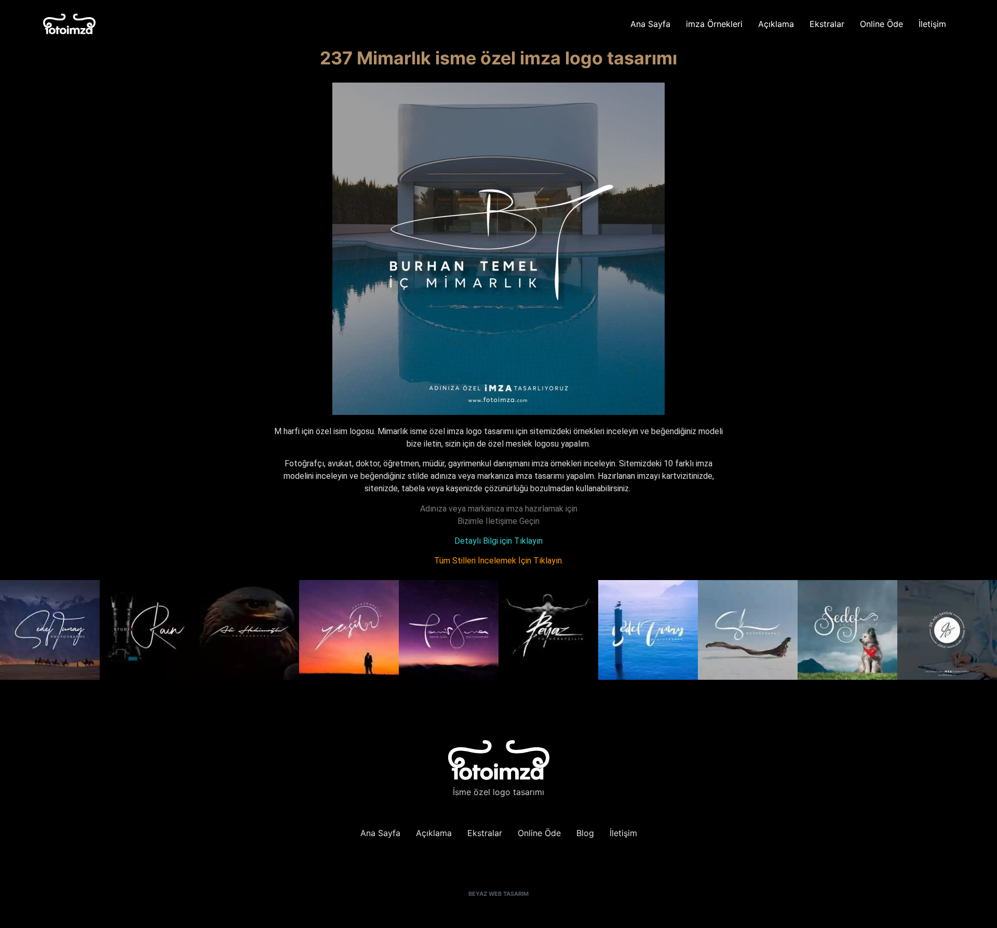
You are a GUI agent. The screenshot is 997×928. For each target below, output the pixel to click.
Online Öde (881, 24)
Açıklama (776, 24)
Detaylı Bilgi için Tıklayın (498, 541)
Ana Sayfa (650, 24)
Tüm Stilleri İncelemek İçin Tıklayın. (498, 561)
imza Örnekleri (714, 24)
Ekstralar (827, 24)
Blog (585, 833)
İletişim (932, 24)
